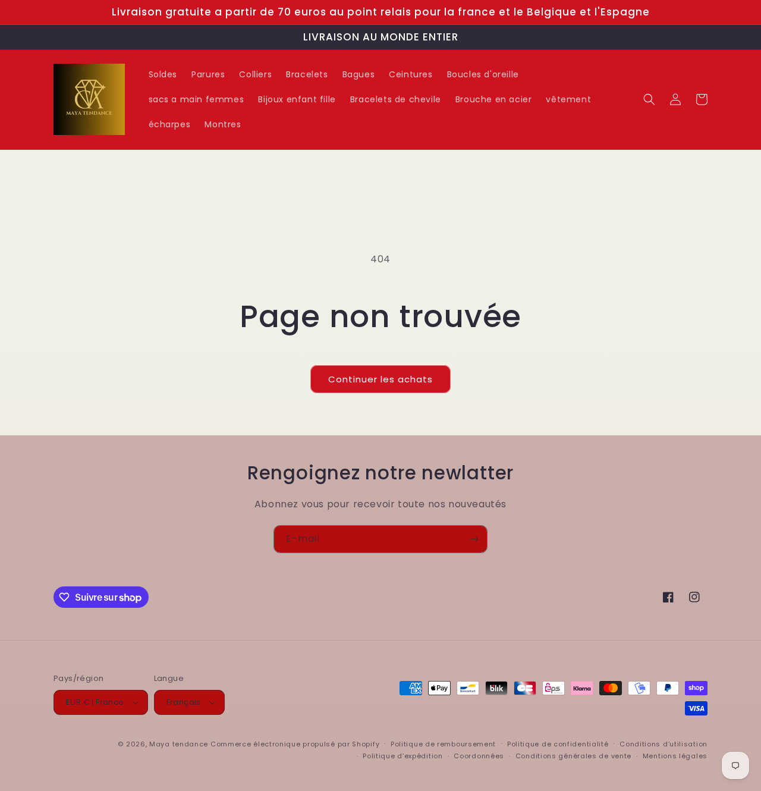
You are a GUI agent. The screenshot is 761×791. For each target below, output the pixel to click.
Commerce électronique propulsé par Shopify (294, 744)
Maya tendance (179, 744)
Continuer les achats (380, 379)
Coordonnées (479, 756)
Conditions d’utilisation (663, 744)
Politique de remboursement (443, 744)
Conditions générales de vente (573, 756)
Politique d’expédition (402, 756)
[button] (649, 99)
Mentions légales (675, 756)
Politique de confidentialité (558, 744)
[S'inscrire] (474, 539)
